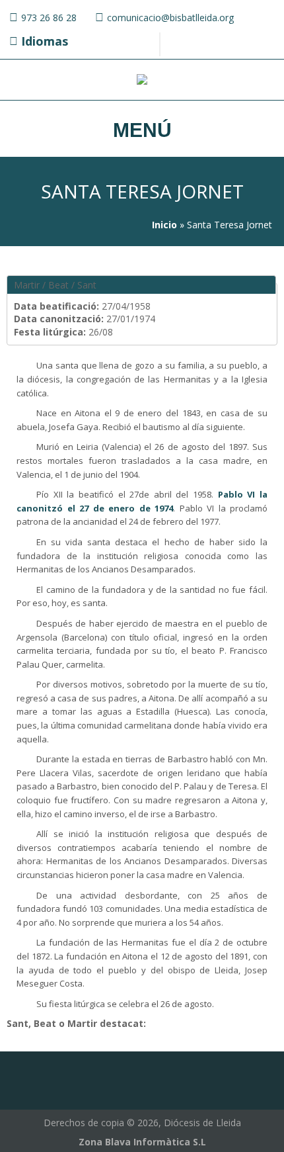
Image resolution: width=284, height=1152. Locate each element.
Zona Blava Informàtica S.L (142, 1141)
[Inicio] (142, 81)
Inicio (164, 224)
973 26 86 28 (49, 17)
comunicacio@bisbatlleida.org (170, 17)
